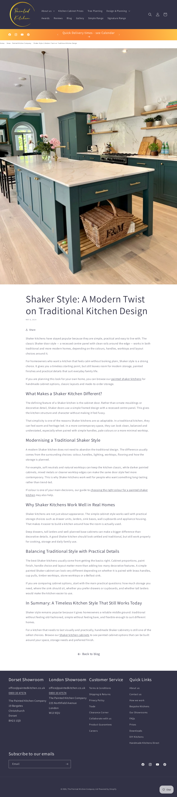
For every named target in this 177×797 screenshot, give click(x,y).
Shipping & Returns (100, 694)
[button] (47, 11)
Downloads (135, 730)
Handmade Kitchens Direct (144, 742)
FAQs (132, 718)
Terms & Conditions (100, 688)
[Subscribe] (67, 764)
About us (134, 688)
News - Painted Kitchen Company (19, 43)
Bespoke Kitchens (139, 706)
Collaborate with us (100, 718)
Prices (132, 724)
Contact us (135, 694)
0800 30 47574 (17, 693)
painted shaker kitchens (126, 379)
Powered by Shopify (108, 789)
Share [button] (32, 329)
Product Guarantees (100, 724)
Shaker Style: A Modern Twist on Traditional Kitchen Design (55, 43)
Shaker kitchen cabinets (74, 635)
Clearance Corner (99, 712)
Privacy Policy (96, 700)
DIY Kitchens (136, 736)
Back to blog (91, 654)
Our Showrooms (138, 712)
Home (2, 43)
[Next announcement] (119, 34)
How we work (137, 700)
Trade (92, 706)
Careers (93, 730)
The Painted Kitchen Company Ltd (83, 789)
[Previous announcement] (58, 34)
